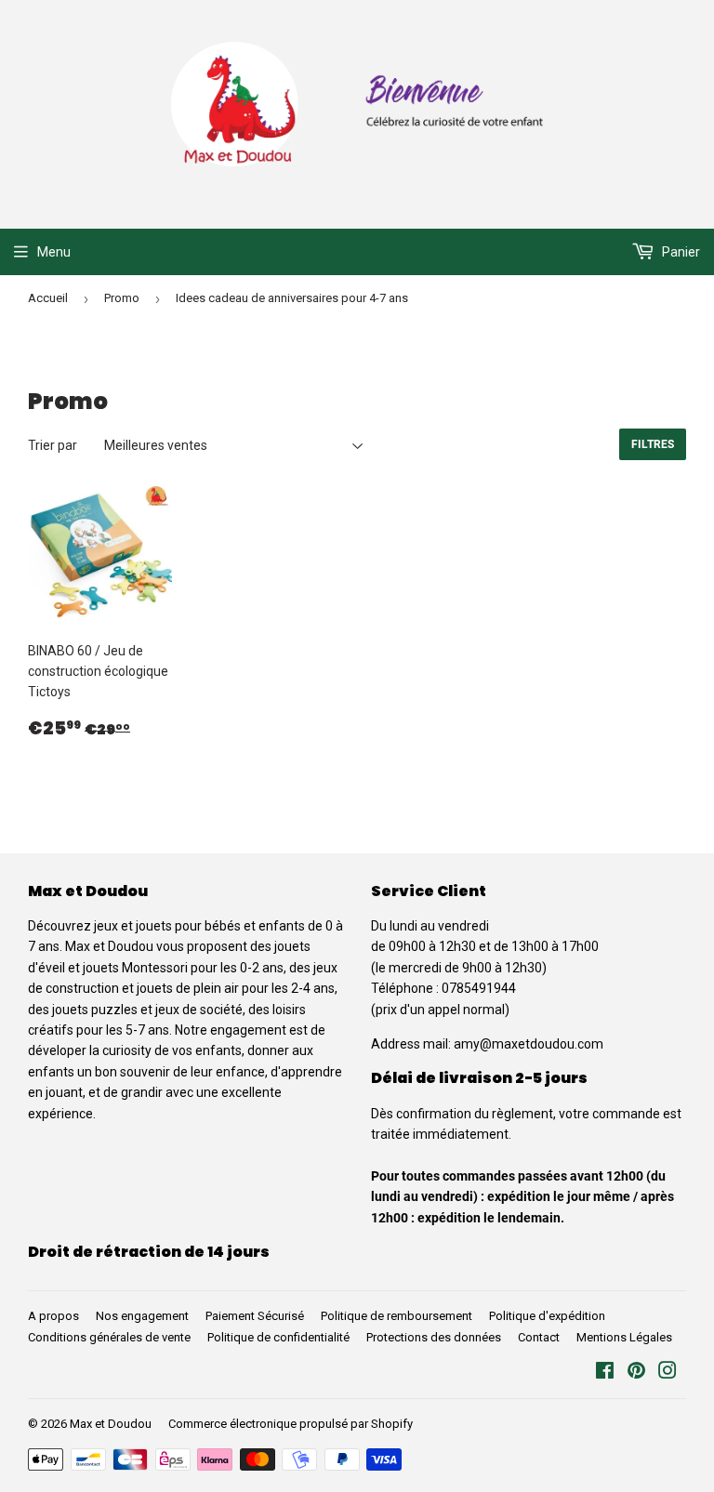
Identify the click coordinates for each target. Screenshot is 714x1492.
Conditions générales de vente (109, 1337)
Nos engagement (142, 1316)
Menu (54, 251)
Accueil (48, 298)
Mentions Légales (624, 1337)
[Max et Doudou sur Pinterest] (636, 1373)
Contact (539, 1337)
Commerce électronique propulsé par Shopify (290, 1424)
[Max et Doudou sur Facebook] (605, 1373)
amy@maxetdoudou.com (528, 1043)
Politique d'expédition (547, 1316)
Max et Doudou (111, 1424)
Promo (121, 298)
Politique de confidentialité (278, 1337)
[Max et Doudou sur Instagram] (667, 1373)
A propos (53, 1316)
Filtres (652, 444)
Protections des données (433, 1337)
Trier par (52, 445)
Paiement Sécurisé (254, 1316)
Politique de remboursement (396, 1316)
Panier (679, 251)
